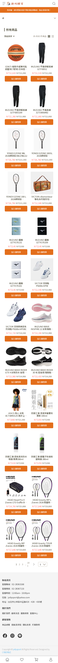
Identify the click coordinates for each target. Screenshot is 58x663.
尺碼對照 (36, 624)
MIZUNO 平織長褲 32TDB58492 (42, 111)
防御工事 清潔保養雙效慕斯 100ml (42, 414)
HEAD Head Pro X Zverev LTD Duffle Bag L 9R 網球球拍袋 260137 (16, 501)
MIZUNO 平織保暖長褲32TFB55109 (16, 111)
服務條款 (25, 613)
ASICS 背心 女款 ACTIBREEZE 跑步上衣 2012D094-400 (16, 414)
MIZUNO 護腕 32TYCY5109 (42, 241)
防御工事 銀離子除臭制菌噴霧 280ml (42, 457)
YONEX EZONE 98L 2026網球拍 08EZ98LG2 (16, 154)
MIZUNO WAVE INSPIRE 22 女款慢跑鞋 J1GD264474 (42, 327)
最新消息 (15, 613)
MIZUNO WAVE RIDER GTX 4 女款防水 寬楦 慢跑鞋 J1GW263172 (16, 371)
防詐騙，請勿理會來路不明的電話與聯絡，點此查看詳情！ (29, 10)
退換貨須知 (16, 624)
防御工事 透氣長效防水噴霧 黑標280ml (16, 457)
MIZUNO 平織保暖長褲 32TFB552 (42, 67)
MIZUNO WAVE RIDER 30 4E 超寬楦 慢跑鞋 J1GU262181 (42, 371)
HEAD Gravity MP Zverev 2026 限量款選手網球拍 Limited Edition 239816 (16, 544)
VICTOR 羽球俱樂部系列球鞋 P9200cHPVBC (16, 327)
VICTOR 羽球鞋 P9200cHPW (42, 284)
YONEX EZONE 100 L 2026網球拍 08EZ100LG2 (16, 197)
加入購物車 (16, 78)
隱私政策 (27, 624)
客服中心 (34, 613)
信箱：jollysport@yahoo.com (16, 597)
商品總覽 (6, 624)
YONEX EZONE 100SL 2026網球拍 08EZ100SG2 (42, 154)
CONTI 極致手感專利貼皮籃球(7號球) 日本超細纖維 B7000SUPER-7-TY (16, 67)
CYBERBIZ (6, 652)
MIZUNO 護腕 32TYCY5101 (16, 284)
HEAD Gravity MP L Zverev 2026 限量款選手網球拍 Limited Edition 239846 (42, 501)
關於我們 (6, 613)
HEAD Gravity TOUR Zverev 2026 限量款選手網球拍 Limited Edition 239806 (42, 544)
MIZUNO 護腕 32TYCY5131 (16, 241)
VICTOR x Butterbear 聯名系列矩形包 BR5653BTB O (42, 197)
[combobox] (9, 36)
